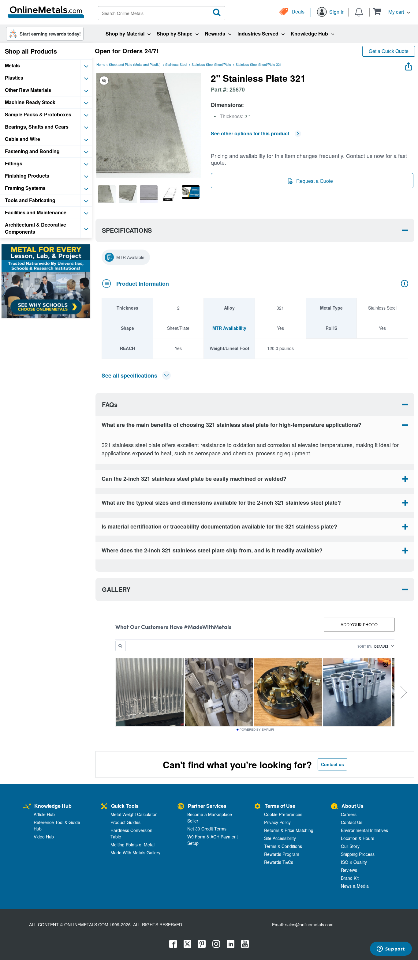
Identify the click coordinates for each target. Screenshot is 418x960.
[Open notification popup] (359, 12)
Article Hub (44, 814)
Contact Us (351, 822)
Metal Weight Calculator (133, 814)
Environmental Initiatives (364, 830)
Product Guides (125, 822)
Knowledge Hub (53, 805)
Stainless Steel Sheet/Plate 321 (259, 64)
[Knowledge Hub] (27, 806)
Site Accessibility (280, 838)
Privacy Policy (277, 822)
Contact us (332, 764)
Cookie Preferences (283, 814)
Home (100, 64)
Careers (348, 814)
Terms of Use (280, 805)
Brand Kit (350, 878)
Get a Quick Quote (389, 51)
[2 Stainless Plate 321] (107, 194)
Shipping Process (358, 854)
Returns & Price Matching (288, 830)
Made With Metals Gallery (135, 852)
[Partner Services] (180, 806)
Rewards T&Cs (278, 862)
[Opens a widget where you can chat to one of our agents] (391, 949)
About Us (352, 805)
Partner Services (207, 805)
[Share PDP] (408, 65)
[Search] (217, 12)
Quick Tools (125, 805)
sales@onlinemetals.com (309, 924)
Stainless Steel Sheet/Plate (211, 64)
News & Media (355, 886)
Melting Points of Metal (132, 844)
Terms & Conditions (283, 846)
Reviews (349, 870)
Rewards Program (281, 854)
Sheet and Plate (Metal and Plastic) (135, 64)
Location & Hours (357, 838)
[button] (391, 11)
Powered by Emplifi (257, 729)
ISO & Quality (354, 862)
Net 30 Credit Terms (206, 829)
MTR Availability (229, 328)
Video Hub (44, 837)
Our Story (350, 846)
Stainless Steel (176, 64)
